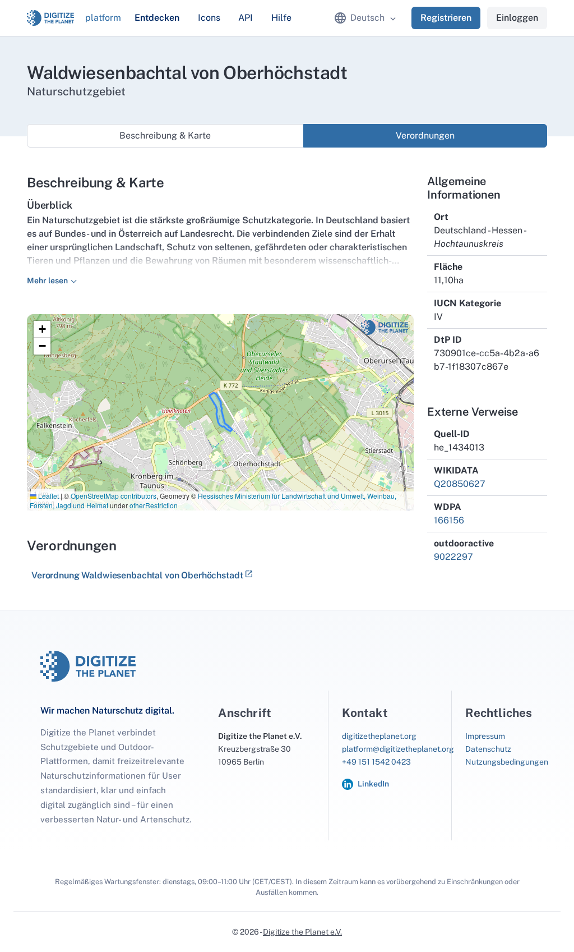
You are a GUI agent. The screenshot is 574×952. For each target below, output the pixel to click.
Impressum (485, 736)
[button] (42, 329)
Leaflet (47, 495)
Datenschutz (488, 748)
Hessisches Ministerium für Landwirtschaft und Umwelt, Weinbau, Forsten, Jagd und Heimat (213, 500)
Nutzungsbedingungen (506, 761)
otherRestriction (153, 505)
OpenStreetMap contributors (113, 495)
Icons (209, 17)
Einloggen (517, 17)
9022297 (453, 556)
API (245, 17)
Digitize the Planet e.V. (302, 931)
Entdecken (157, 17)
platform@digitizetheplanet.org (398, 748)
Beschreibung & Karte (165, 135)
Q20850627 (459, 484)
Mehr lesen (47, 280)
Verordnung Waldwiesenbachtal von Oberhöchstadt (137, 575)
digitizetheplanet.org (379, 736)
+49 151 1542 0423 (376, 761)
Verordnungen (425, 135)
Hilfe (281, 17)
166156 (449, 520)
